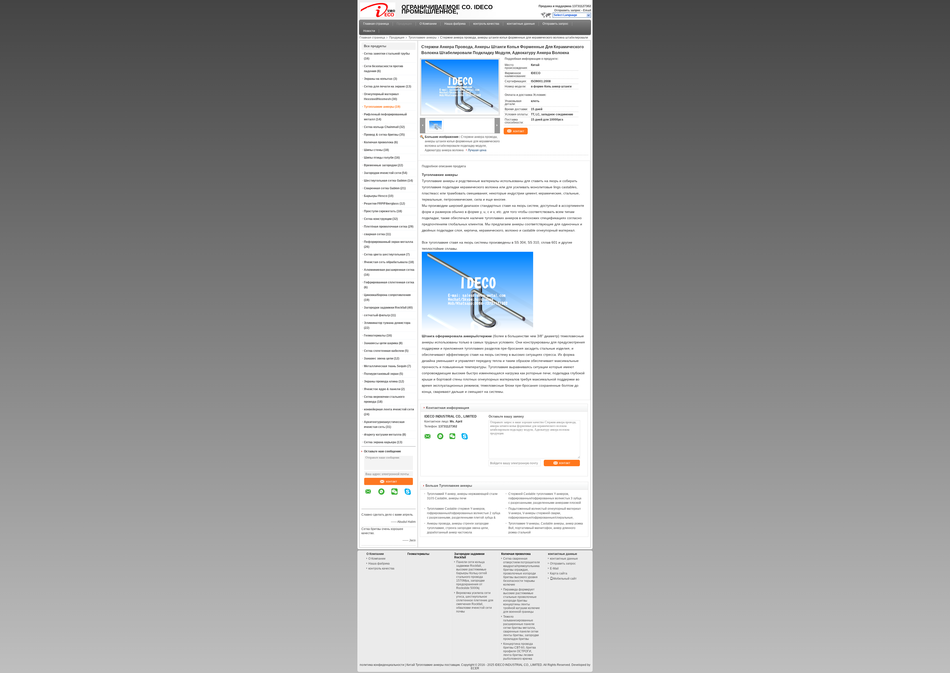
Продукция (404, 23)
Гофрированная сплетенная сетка (389, 282)
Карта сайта (558, 573)
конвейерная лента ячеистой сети (389, 409)
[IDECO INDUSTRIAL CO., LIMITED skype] (410, 495)
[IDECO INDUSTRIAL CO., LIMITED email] (371, 495)
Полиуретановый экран (381, 374)
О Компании (428, 23)
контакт (391, 481)
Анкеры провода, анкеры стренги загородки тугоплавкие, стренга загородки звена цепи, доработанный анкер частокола (458, 528)
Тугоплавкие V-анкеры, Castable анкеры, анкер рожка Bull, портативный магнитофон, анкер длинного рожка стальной (545, 528)
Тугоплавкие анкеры (422, 37)
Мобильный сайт (565, 578)
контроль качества (486, 23)
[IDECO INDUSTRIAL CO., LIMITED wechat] (397, 495)
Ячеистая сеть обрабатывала (386, 262)
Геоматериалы (375, 335)
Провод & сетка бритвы (381, 134)
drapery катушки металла (383, 434)
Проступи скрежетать (380, 211)
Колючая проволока (378, 142)
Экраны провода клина (381, 381)
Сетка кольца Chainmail (381, 127)
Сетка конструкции (378, 219)
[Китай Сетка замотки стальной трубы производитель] (378, 8)
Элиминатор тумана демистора (387, 323)
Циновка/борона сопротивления (387, 295)
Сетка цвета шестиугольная (384, 254)
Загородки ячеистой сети (382, 173)
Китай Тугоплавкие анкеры (425, 665)
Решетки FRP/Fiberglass (381, 203)
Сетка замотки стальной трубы (387, 53)
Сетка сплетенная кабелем (384, 351)
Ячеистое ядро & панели (382, 389)
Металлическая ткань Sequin (385, 366)
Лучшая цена (477, 150)
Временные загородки (380, 165)
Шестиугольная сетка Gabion (385, 180)
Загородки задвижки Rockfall (385, 307)
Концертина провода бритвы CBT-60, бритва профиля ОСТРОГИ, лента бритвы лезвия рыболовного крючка (519, 651)
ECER (475, 668)
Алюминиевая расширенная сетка (389, 270)
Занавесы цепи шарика (381, 343)
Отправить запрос (567, 10)
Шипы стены (373, 150)
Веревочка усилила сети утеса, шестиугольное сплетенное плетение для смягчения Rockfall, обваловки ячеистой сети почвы (474, 602)
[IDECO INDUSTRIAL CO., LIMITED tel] (368, 504)
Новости (369, 31)
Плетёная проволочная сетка (385, 226)
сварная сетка (374, 234)
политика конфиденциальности (382, 665)
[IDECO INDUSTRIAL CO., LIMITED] (589, 15)
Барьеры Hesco (375, 196)
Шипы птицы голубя (379, 157)
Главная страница (376, 23)
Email (587, 10)
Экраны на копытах (378, 79)
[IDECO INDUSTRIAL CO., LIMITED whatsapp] (384, 495)
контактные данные (521, 23)
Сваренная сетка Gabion (382, 188)
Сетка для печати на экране (384, 86)
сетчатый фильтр (377, 315)
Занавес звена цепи (378, 358)
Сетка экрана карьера (380, 442)
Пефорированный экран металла (388, 242)
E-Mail (554, 568)
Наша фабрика (455, 23)
